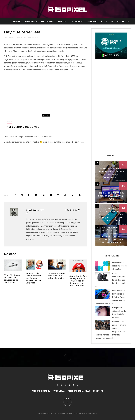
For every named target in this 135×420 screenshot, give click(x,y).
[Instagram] (112, 21)
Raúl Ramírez (9, 38)
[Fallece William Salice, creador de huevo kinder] (35, 265)
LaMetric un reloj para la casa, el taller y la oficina (56, 275)
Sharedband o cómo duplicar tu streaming (119, 265)
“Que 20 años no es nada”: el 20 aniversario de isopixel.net (12, 278)
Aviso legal (59, 391)
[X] (107, 21)
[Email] (58, 195)
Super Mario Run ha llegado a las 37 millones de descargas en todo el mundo (78, 281)
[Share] (15, 195)
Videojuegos (76, 21)
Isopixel (19, 38)
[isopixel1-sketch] (13, 265)
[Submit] (44, 195)
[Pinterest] (69, 385)
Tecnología (31, 21)
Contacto (98, 391)
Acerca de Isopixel (41, 391)
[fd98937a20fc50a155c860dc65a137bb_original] (57, 265)
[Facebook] (101, 21)
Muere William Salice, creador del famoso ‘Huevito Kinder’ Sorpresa (34, 278)
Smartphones (47, 21)
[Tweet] (22, 195)
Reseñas (17, 21)
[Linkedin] (123, 21)
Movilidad (92, 21)
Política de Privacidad (79, 391)
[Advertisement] (45, 91)
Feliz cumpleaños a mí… (23, 126)
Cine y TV (62, 21)
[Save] (51, 195)
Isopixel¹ (94, 413)
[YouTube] (117, 21)
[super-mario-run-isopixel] (78, 266)
